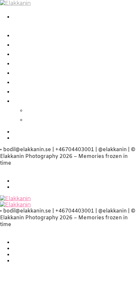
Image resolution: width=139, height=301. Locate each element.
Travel (24, 72)
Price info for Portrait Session (68, 81)
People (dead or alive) (54, 44)
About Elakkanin (45, 100)
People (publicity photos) (61, 53)
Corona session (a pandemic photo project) (67, 20)
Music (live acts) (43, 62)
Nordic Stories (40, 34)
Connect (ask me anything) (77, 119)
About (38, 109)
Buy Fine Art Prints (49, 91)
